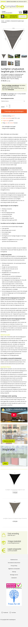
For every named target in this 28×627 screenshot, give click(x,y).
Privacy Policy (14, 565)
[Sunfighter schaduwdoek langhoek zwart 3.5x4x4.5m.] (15, 487)
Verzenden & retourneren (14, 562)
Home (2, 21)
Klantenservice (14, 559)
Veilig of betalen (10, 123)
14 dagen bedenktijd (14, 541)
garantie (7, 120)
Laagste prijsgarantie (14, 548)
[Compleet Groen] (14, 7)
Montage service (14, 574)
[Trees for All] (14, 605)
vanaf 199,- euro (11, 118)
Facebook (6, 612)
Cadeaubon (14, 577)
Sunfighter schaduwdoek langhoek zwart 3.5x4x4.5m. (15, 490)
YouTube (14, 612)
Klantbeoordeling (8, 116)
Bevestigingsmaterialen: (7, 98)
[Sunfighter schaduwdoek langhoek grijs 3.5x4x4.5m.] (4, 58)
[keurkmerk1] (14, 588)
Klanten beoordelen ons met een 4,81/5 (16, 1)
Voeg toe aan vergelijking (8, 128)
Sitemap (14, 571)
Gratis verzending (13, 533)
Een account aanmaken (7, 12)
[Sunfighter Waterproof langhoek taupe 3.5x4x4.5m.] (15, 515)
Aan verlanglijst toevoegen (9, 126)
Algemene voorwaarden (14, 568)
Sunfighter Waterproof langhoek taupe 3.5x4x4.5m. (15, 518)
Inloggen (4, 11)
